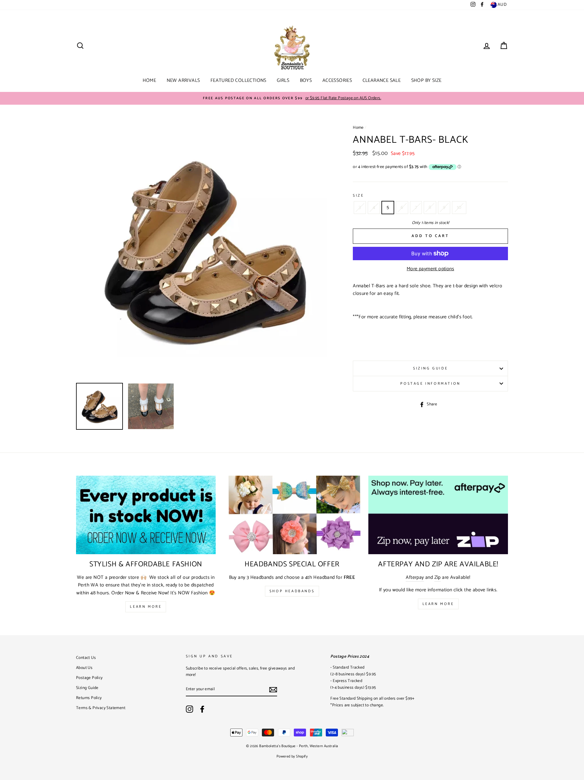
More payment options (430, 269)
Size (358, 195)
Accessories (337, 80)
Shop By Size (426, 80)
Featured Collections (238, 80)
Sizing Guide (430, 368)
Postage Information (430, 384)
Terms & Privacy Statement (100, 708)
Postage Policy (89, 677)
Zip (437, 578)
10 (459, 207)
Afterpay (415, 578)
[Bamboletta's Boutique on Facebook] (202, 709)
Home (149, 80)
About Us (84, 667)
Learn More (146, 607)
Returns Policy (89, 697)
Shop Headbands (292, 591)
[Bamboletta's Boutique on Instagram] (189, 709)
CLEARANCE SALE (382, 80)
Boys (306, 80)
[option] (292, 98)
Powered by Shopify (292, 756)
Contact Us (86, 657)
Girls (283, 80)
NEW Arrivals (183, 80)
